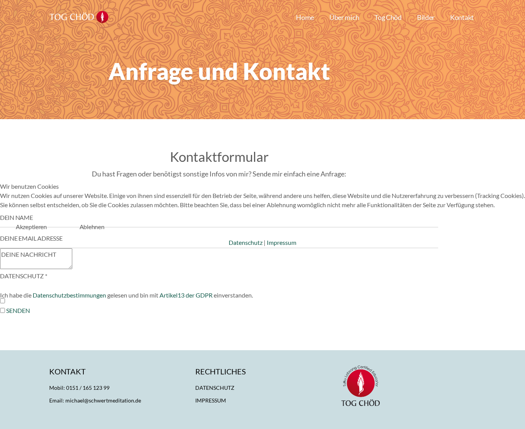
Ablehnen (92, 226)
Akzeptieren (31, 226)
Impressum (281, 242)
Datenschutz (245, 242)
